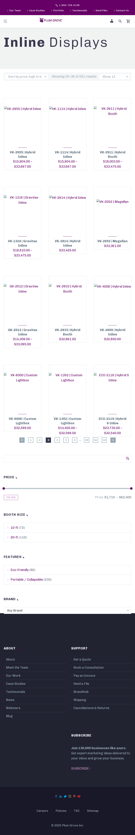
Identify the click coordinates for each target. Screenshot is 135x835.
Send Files (101, 10)
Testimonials (79, 10)
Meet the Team (17, 667)
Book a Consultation (88, 667)
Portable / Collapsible (27, 580)
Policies (61, 810)
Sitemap (93, 810)
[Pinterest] (74, 796)
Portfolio (58, 10)
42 (104, 440)
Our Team (15, 10)
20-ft (14, 537)
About (10, 659)
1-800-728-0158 (69, 5)
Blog (9, 716)
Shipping (79, 700)
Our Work (13, 676)
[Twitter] (65, 796)
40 (86, 440)
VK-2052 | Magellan (112, 241)
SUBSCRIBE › (81, 768)
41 (95, 440)
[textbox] (67, 610)
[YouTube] (79, 796)
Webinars (13, 708)
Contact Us (122, 10)
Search (127, 458)
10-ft (14, 528)
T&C (77, 810)
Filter (11, 497)
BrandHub (81, 692)
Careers (42, 810)
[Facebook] (56, 796)
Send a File (81, 684)
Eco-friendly (20, 570)
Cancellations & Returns (91, 708)
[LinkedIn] (60, 796)
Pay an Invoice (84, 676)
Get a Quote (82, 659)
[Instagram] (69, 796)
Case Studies (37, 10)
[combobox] (67, 610)
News (10, 700)
